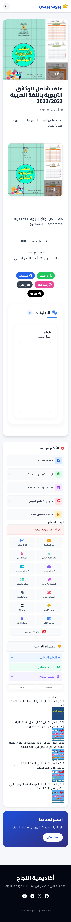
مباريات (49, 687)
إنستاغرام (42, 284)
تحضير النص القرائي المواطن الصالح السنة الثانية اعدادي (37, 703)
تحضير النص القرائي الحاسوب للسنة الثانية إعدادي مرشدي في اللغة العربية (36, 786)
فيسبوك (23, 275)
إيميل (22, 284)
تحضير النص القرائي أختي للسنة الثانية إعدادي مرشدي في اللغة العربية (39, 765)
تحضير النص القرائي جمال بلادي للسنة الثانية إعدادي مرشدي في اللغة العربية (39, 724)
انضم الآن (53, 837)
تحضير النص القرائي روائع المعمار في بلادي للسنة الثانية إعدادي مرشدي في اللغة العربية (36, 744)
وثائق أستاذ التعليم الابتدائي (29, 258)
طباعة (33, 293)
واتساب (44, 275)
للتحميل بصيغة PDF (35, 241)
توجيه (22, 687)
